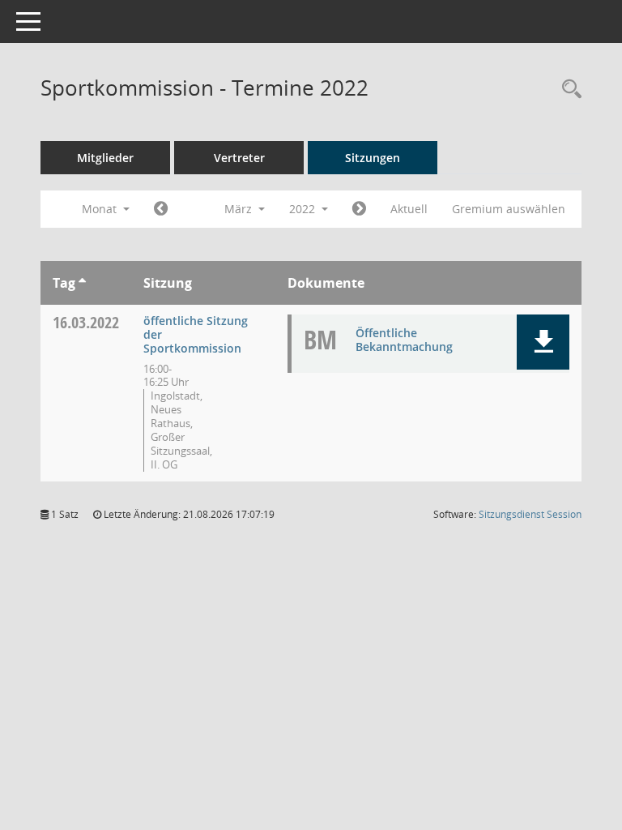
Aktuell (409, 208)
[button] (543, 342)
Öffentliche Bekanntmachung (404, 339)
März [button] (239, 208)
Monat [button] (101, 208)
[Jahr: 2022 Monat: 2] (161, 209)
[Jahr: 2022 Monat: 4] (359, 209)
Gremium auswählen (508, 208)
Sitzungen (372, 157)
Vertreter (239, 157)
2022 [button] (303, 208)
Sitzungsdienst (530, 514)
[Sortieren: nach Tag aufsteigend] (82, 283)
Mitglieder (105, 157)
